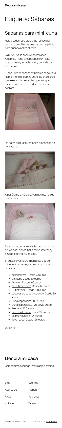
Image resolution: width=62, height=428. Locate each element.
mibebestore (19, 275)
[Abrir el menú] (55, 5)
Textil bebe (18, 319)
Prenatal (17, 308)
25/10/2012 (10, 328)
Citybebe (17, 278)
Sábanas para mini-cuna (31, 33)
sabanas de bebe (21, 293)
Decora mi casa (15, 5)
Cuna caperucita (21, 301)
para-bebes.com (21, 286)
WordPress (51, 421)
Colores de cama (21, 312)
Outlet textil (19, 290)
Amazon (16, 282)
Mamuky (16, 316)
